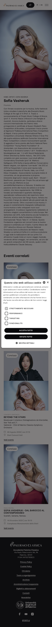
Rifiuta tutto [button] (26, 337)
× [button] (48, 282)
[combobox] (44, 282)
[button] (26, 342)
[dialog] (26, 313)
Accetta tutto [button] (26, 330)
